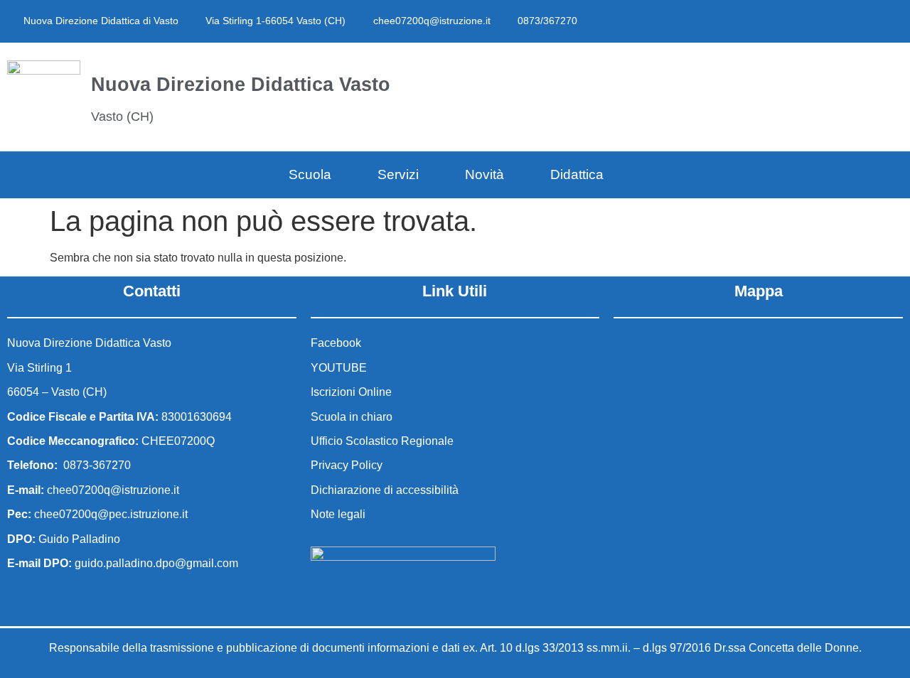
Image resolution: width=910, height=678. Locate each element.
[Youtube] (864, 21)
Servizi (398, 174)
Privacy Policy (346, 465)
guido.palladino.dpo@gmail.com (156, 563)
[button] (707, 94)
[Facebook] (802, 21)
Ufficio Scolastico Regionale (382, 441)
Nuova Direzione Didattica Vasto (240, 84)
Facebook (336, 343)
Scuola (310, 174)
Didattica (577, 174)
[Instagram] (833, 21)
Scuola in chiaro (351, 417)
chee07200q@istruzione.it (432, 20)
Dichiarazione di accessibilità (385, 490)
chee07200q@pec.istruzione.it (111, 514)
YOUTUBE (339, 368)
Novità (484, 174)
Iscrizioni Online (351, 392)
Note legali (338, 514)
